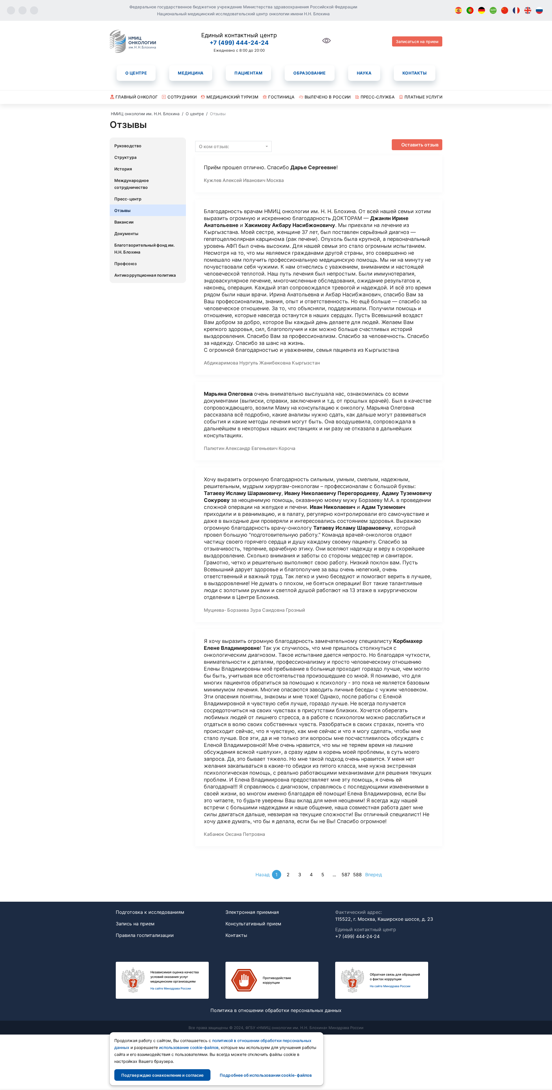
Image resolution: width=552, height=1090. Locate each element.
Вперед (373, 874)
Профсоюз (125, 263)
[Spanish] (458, 10)
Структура (125, 157)
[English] (528, 10)
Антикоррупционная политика (145, 275)
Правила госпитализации (145, 935)
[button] (233, 146)
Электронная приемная (252, 912)
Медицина (190, 72)
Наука (364, 72)
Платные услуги (423, 96)
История (123, 168)
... (334, 874)
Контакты (414, 72)
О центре (136, 72)
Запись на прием (135, 924)
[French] (516, 10)
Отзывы (122, 210)
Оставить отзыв (420, 145)
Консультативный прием (253, 924)
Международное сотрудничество (131, 184)
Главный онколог (136, 96)
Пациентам (248, 72)
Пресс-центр (127, 198)
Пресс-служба (378, 96)
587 (346, 874)
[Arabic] (493, 10)
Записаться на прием (417, 41)
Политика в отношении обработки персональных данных (276, 1010)
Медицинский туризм (232, 96)
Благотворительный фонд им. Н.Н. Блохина (144, 248)
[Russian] (539, 10)
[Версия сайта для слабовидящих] (326, 43)
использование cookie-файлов (189, 1047)
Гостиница (281, 96)
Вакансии (123, 222)
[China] (504, 10)
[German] (481, 10)
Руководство (127, 145)
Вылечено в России (328, 96)
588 (357, 874)
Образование (309, 72)
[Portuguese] (470, 10)
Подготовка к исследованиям (150, 912)
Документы (126, 233)
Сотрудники (182, 96)
